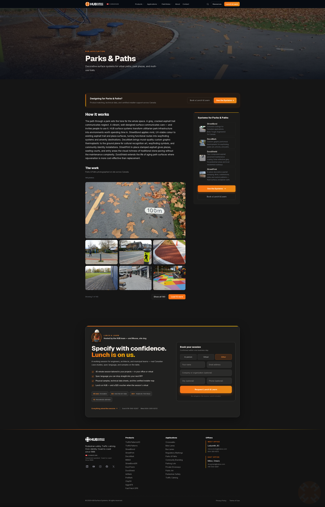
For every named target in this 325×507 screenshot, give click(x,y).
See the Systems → (225, 100)
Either (223, 357)
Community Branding (174, 460)
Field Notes (166, 4)
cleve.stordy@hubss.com (217, 449)
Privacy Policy (221, 501)
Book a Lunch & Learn (200, 100)
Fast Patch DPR (131, 488)
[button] (135, 210)
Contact (186, 4)
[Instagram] (100, 466)
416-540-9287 (213, 467)
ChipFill (128, 481)
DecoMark (129, 456)
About (177, 4)
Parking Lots (171, 463)
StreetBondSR (131, 463)
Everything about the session (103, 408)
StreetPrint (129, 453)
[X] (113, 466)
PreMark (129, 478)
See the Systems (215, 189)
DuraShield (130, 470)
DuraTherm (130, 467)
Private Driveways (173, 467)
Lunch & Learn (232, 4)
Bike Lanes (170, 446)
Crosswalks (170, 442)
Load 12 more (177, 297)
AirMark (128, 474)
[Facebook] (107, 466)
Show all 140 (159, 297)
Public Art (169, 470)
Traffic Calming (172, 478)
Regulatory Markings (174, 453)
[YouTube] (93, 466)
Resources (217, 4)
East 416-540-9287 (130, 408)
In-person (188, 357)
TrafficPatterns (131, 446)
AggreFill (129, 485)
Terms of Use (234, 501)
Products (138, 4)
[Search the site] (207, 4)
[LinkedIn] (87, 466)
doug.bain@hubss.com (216, 464)
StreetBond (130, 449)
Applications (152, 4)
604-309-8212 (213, 451)
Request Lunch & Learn (206, 389)
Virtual (205, 357)
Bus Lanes (170, 449)
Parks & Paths (171, 456)
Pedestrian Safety (173, 474)
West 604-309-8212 (149, 408)
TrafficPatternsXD (132, 442)
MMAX (128, 460)
